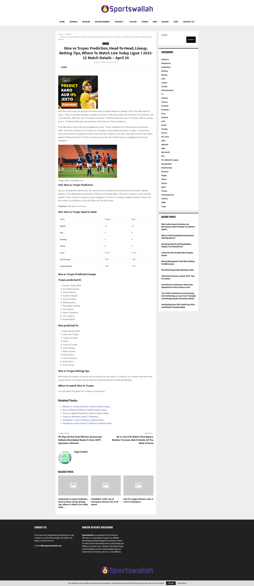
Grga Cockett (100, 62)
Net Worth (165, 152)
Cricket (164, 86)
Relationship (166, 168)
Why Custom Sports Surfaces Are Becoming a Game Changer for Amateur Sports (178, 226)
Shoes (164, 179)
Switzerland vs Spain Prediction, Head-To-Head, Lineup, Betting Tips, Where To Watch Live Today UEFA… (73, 503)
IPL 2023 (165, 137)
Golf (163, 121)
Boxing (165, 22)
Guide (163, 125)
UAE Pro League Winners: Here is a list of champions (138, 500)
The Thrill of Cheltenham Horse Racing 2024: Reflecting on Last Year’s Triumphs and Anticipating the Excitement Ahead (178, 295)
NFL (163, 156)
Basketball (165, 67)
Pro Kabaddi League (169, 160)
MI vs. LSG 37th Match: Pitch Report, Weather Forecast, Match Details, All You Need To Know (132, 440)
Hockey (164, 129)
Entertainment (102, 22)
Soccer (133, 22)
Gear (163, 114)
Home (62, 22)
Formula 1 (165, 110)
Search (164, 35)
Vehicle (164, 199)
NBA (163, 148)
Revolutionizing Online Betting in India (177, 270)
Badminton (166, 63)
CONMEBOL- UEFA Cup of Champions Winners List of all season (104, 501)
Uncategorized (167, 195)
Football (105, 43)
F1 (162, 94)
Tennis (144, 22)
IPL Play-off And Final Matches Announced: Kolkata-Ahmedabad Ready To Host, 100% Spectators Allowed (80, 440)
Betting (164, 71)
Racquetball (166, 164)
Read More (181, 583)
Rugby (164, 175)
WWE (155, 22)
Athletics (165, 59)
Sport (163, 187)
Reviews (86, 22)
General (73, 22)
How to (164, 133)
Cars (175, 22)
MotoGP (164, 145)
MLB (163, 141)
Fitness (164, 102)
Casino (164, 83)
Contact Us (188, 22)
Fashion (119, 22)
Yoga (163, 206)
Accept (171, 583)
